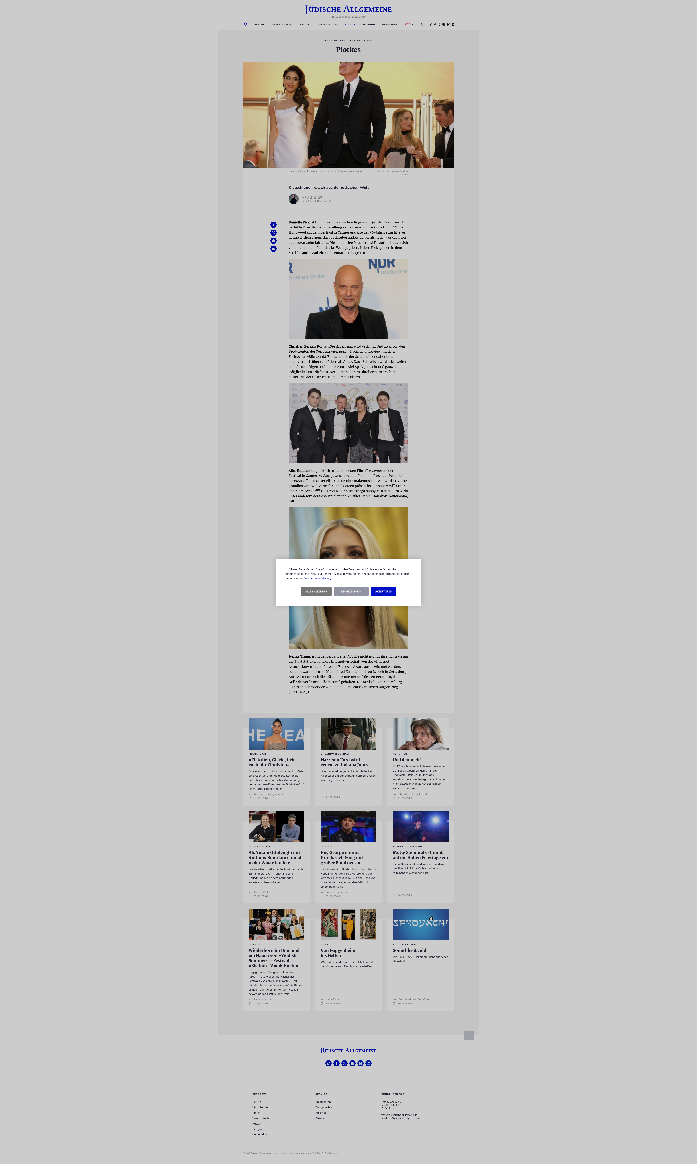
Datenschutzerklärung (317, 578)
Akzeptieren (383, 591)
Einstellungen (351, 591)
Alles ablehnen (316, 591)
